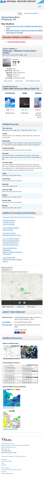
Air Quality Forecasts (9, 233)
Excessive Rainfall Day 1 (11, 242)
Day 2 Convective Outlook (11, 240)
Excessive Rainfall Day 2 (11, 245)
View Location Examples (31, 13)
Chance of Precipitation (10, 429)
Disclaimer (20, 307)
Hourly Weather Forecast (11, 228)
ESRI (33, 307)
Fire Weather (7, 250)
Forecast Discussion (9, 220)
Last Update (6, 322)
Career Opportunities (7, 473)
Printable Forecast (8, 222)
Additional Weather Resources (12, 252)
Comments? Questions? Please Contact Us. (14, 456)
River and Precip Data (10, 248)
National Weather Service (8, 447)
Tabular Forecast (8, 230)
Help (2, 463)
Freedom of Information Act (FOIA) (11, 469)
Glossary (4, 465)
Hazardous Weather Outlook (16, 42)
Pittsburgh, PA (8, 19)
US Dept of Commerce (7, 443)
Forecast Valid (7, 325)
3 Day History (19, 81)
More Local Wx (8, 81)
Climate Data (7, 254)
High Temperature (9, 407)
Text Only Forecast (8, 224)
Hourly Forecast (33, 81)
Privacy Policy (5, 468)
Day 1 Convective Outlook (11, 238)
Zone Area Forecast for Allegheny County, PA (18, 217)
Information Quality (6, 461)
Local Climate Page (9, 257)
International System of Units (12, 235)
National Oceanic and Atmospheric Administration (15, 445)
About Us (4, 471)
